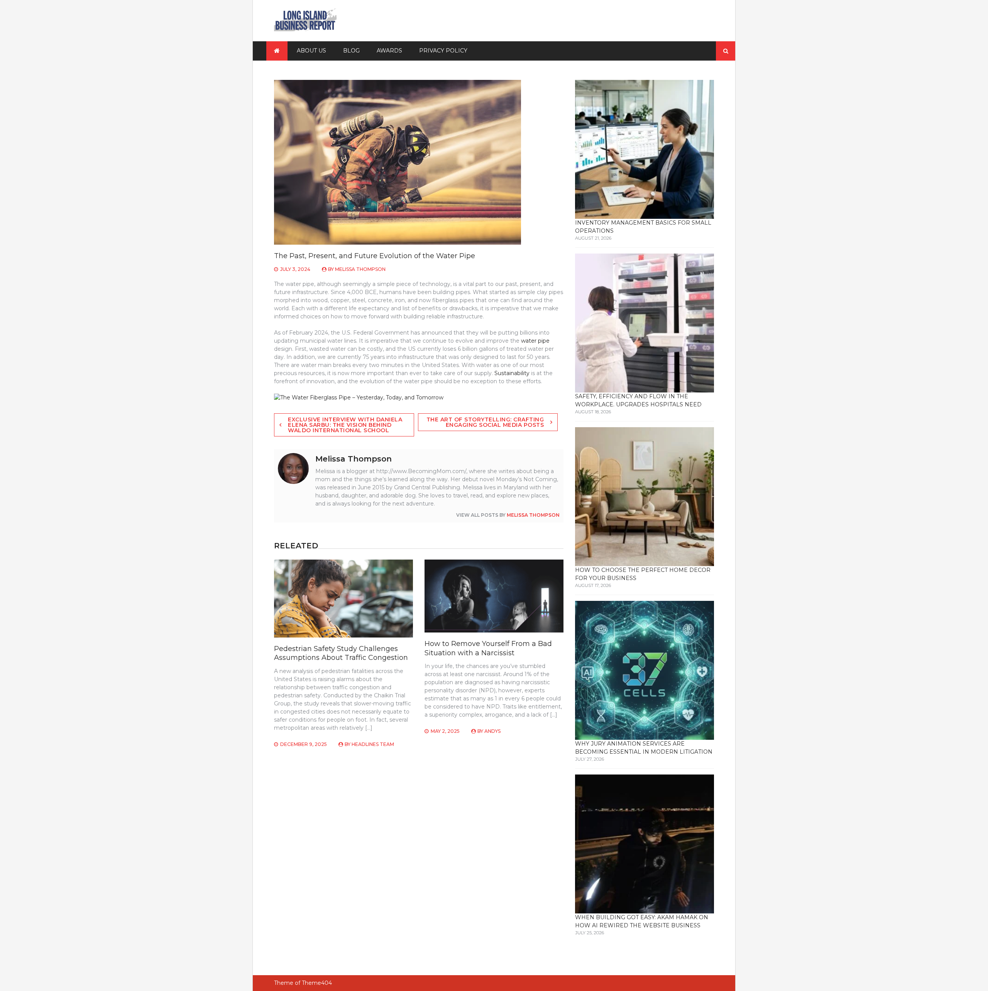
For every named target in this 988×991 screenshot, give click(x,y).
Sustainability (512, 373)
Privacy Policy (443, 50)
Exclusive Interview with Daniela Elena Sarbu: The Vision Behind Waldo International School (345, 425)
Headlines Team (373, 744)
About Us (311, 50)
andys (492, 731)
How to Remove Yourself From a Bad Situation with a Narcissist (488, 648)
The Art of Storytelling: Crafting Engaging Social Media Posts (485, 422)
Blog (351, 50)
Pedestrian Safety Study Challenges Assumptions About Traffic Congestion (341, 653)
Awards (389, 50)
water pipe (535, 340)
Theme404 (317, 982)
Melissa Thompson (360, 269)
